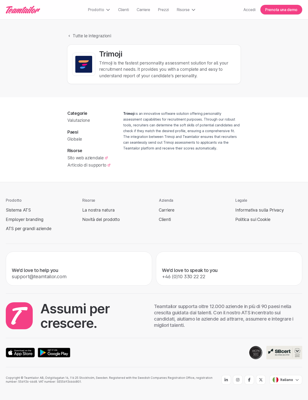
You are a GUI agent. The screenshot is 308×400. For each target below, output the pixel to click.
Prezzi (163, 9)
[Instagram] (238, 380)
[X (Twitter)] (261, 380)
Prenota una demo (281, 9)
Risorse (183, 9)
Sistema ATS (18, 210)
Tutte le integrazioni (92, 35)
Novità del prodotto (101, 219)
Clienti (123, 9)
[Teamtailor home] (23, 9)
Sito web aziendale (85, 157)
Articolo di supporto (86, 165)
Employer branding (25, 219)
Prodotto (96, 9)
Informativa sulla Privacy (259, 210)
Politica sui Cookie (252, 219)
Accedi (250, 9)
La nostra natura (98, 210)
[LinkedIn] (226, 380)
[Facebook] (249, 380)
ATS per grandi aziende (28, 228)
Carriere (143, 9)
